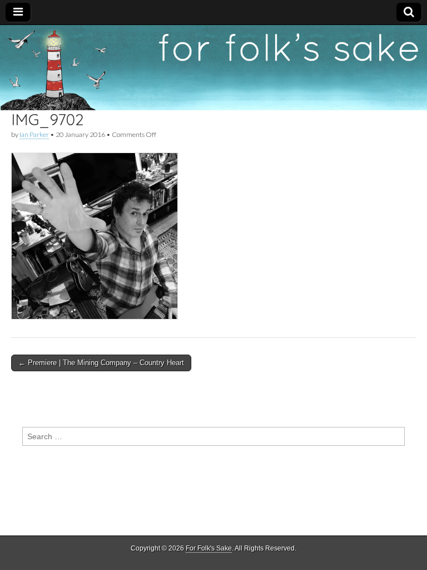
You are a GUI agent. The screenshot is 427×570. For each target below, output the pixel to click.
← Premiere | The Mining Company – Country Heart (101, 362)
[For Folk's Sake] (213, 68)
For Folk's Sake (209, 548)
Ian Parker (34, 134)
